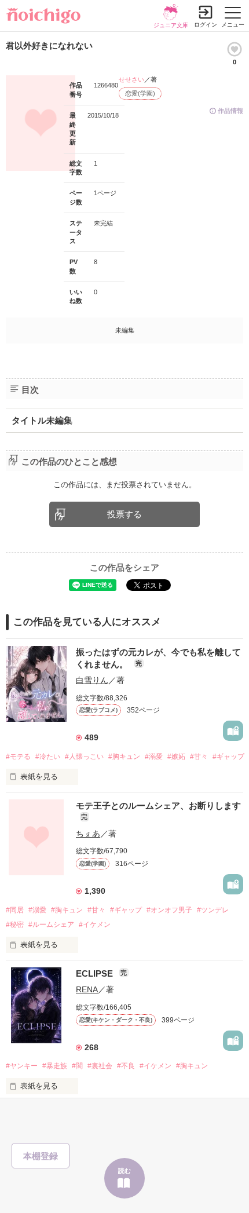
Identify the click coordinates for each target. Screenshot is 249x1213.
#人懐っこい (84, 756)
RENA (87, 989)
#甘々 (199, 756)
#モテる (18, 756)
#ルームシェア (51, 924)
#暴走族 (54, 1066)
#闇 (77, 1066)
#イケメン (95, 924)
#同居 (15, 910)
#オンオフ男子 (169, 910)
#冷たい (47, 756)
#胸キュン (124, 756)
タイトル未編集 (42, 420)
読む (124, 1170)
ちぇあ (88, 833)
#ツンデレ (213, 910)
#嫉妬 (176, 756)
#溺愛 (154, 756)
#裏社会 (99, 1066)
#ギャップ (228, 756)
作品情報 (230, 110)
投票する (124, 514)
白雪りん (92, 680)
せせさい (131, 79)
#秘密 (15, 924)
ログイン (205, 24)
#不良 (126, 1066)
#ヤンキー (22, 1066)
